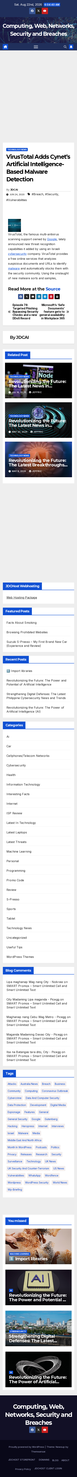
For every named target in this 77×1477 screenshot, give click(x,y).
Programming (15, 870)
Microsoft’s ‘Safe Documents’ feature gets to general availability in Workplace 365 (51, 311)
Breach (46, 1083)
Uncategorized (16, 937)
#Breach (37, 194)
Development (38, 1105)
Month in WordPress (20, 1147)
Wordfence (51, 1175)
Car (8, 746)
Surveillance (15, 1161)
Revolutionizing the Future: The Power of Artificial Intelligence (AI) (37, 1382)
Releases (26, 1154)
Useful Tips (14, 947)
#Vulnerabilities (16, 200)
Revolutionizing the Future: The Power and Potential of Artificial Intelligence (38, 1300)
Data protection (17, 1105)
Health (11, 775)
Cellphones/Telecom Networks (27, 756)
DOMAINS (43, 1459)
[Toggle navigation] (36, 46)
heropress (28, 1126)
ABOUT (65, 1460)
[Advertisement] (38, 91)
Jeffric (37, 392)
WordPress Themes (20, 957)
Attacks (12, 1083)
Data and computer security (42, 1097)
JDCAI (14, 189)
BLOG (55, 1460)
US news (58, 1168)
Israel (11, 1133)
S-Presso (13, 899)
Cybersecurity (16, 765)
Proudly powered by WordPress (27, 1446)
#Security (51, 194)
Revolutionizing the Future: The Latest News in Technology (37, 386)
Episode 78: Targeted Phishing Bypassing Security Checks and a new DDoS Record (25, 311)
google (36, 1119)
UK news (50, 1161)
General (43, 1112)
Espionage (14, 1112)
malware (14, 268)
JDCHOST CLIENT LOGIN (48, 1468)
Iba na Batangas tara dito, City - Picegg (33, 1052)
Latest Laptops (16, 832)
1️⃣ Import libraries (19, 671)
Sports (11, 909)
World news (60, 1182)
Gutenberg (51, 1119)
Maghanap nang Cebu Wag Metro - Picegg (36, 1017)
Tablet (10, 918)
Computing (31, 1090)
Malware (23, 1133)
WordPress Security (37, 1182)
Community (14, 1090)
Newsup (60, 1446)
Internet (12, 803)
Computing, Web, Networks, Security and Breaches (38, 1414)
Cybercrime (14, 1097)
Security (56, 1154)
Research (41, 1154)
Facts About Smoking (21, 622)
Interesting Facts (18, 794)
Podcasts (41, 1147)
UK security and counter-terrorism (28, 1168)
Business (60, 1083)
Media (36, 1133)
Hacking (12, 1126)
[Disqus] (38, 532)
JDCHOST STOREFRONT (21, 1459)
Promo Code (15, 880)
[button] (65, 47)
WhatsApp (34, 1175)
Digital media (58, 1105)
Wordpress (14, 1182)
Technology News (17, 149)
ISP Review (14, 813)
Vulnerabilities (16, 1175)
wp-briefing (15, 1189)
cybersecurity (17, 254)
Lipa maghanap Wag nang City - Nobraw (34, 982)
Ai (7, 736)
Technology (34, 1161)
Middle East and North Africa (24, 1140)
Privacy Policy (23, 1469)
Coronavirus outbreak (55, 1090)
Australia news (29, 1083)
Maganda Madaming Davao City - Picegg (34, 1034)
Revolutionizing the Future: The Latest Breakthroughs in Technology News (37, 465)
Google (52, 239)
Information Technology (23, 784)
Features (30, 1112)
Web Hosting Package (21, 597)
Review (11, 890)
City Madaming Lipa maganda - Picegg (32, 999)
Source (53, 289)
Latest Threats (16, 842)
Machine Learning (18, 851)
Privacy (12, 1154)
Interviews (58, 1126)
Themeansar (38, 1451)
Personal (12, 861)
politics (55, 1147)
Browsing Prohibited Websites (27, 632)
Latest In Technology (21, 823)
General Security (17, 1119)
